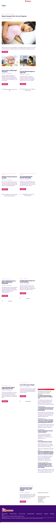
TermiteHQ (40, 500)
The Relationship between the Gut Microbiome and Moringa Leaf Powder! (46, 409)
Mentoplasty (40, 499)
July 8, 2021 (3, 285)
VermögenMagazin (42, 497)
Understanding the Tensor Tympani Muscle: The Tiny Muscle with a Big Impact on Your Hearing (45, 465)
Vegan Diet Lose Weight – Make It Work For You (8, 388)
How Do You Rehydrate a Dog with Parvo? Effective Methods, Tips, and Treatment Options (46, 453)
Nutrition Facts (41, 501)
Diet (25, 68)
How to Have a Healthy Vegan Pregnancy (9, 71)
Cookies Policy (30, 513)
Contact (46, 513)
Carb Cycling (22, 68)
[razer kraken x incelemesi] (28, 522)
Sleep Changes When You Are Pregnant (14, 16)
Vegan (13, 68)
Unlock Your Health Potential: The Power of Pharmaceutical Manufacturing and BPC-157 (45, 421)
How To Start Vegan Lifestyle (27, 385)
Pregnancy (7, 68)
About (6, 513)
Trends (14, 173)
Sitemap (52, 513)
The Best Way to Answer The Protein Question (27, 281)
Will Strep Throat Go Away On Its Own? (9, 177)
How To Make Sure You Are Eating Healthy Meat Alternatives (9, 282)
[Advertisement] (46, 379)
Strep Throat (11, 173)
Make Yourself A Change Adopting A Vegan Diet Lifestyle (26, 489)
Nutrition (3, 68)
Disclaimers (39, 513)
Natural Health (29, 173)
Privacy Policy (13, 513)
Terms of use (22, 513)
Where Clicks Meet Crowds (45, 441)
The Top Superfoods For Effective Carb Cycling (26, 177)
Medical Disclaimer (40, 518)
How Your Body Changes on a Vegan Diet (27, 72)
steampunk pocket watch (43, 492)
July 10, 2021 (4, 18)
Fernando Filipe (9, 18)
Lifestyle (3, 173)
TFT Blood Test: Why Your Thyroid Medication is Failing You (45, 397)
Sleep (10, 68)
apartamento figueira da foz (44, 496)
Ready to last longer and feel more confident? (45, 431)
